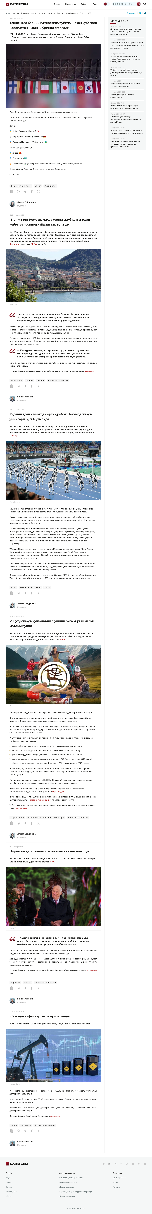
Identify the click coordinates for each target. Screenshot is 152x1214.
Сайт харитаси (119, 1178)
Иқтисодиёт (11, 1191)
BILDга (33, 244)
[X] (38, 192)
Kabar (62, 639)
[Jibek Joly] (132, 13)
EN (126, 4)
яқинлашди (55, 1116)
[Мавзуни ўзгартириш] (106, 4)
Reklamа (116, 1187)
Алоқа (115, 1182)
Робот (13, 587)
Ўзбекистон (50, 186)
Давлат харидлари (67, 1196)
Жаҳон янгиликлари (20, 186)
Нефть (13, 1125)
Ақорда (16, 13)
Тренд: (9, 13)
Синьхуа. (14, 435)
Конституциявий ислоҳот (67, 13)
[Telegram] (25, 192)
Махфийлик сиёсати (68, 1182)
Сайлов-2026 (85, 13)
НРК (52, 862)
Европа (29, 380)
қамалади (89, 371)
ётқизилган (91, 970)
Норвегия (15, 982)
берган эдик (58, 791)
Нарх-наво (25, 1125)
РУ (122, 4)
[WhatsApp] (18, 192)
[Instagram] (11, 192)
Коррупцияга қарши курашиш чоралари (75, 1191)
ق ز (135, 4)
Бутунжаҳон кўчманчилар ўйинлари (45, 817)
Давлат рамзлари (66, 1187)
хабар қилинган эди (39, 800)
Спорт (38, 186)
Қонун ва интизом (47, 13)
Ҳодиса (34, 13)
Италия (40, 380)
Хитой (47, 587)
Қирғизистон (17, 817)
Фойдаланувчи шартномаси (71, 1178)
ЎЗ (139, 4)
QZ (118, 4)
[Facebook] (32, 192)
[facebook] (121, 1164)
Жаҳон (9, 1196)
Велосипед (16, 380)
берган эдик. (22, 808)
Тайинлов (25, 13)
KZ (114, 4)
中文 (130, 4)
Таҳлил (96, 4)
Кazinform (14, 244)
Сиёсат (9, 1182)
